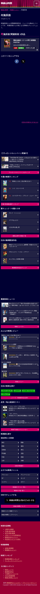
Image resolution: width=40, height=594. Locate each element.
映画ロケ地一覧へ (19, 490)
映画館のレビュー (10, 550)
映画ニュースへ (19, 326)
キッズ (23, 478)
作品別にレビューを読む (13, 539)
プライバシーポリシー (29, 583)
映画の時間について (19, 506)
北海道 (4, 449)
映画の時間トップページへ (10, 514)
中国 (3, 457)
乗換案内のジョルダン (14, 583)
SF (2, 478)
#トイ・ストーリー (28, 390)
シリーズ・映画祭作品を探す (19, 398)
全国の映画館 (9, 548)
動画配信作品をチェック (19, 267)
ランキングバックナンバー (13, 561)
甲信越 (4, 453)
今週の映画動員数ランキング (10, 204)
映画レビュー (19, 381)
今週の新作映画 (10, 531)
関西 (3, 446)
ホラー (23, 482)
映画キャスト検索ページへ (10, 511)
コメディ (4, 482)
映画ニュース (9, 570)
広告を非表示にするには (30, 122)
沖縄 (22, 460)
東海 (22, 446)
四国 (22, 457)
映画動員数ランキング (12, 559)
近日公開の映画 (10, 533)
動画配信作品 (9, 572)
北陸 (22, 453)
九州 (3, 460)
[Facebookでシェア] (17, 61)
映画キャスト (14, 10)
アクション (5, 474)
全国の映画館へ (19, 466)
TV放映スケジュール (11, 574)
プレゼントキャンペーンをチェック (19, 172)
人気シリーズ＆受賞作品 (13, 535)
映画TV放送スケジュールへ (19, 429)
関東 (22, 442)
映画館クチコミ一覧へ (19, 487)
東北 (22, 449)
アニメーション (25, 474)
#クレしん (17, 390)
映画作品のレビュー (11, 537)
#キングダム (5, 394)
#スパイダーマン (6, 390)
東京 (3, 442)
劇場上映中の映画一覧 (19, 236)
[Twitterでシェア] (23, 61)
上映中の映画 (9, 529)
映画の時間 (4, 10)
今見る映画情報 (10, 576)
